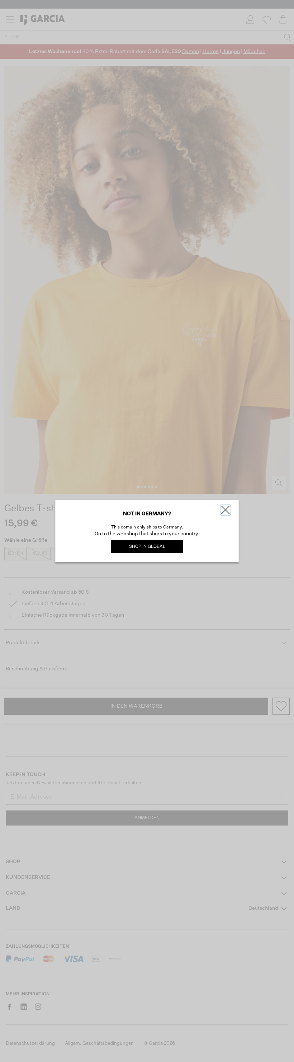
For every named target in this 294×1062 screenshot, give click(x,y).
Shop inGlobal (147, 547)
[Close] (225, 510)
